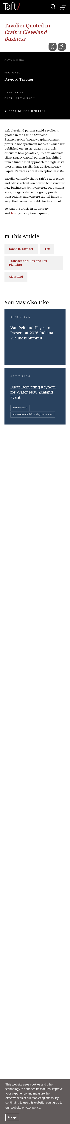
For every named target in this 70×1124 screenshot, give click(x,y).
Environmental (20, 408)
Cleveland (16, 276)
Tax (47, 249)
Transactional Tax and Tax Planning (28, 263)
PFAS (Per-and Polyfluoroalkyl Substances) (32, 414)
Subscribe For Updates (25, 111)
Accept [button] (12, 1117)
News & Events (14, 59)
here (14, 213)
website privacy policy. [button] (26, 1107)
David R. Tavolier (18, 80)
